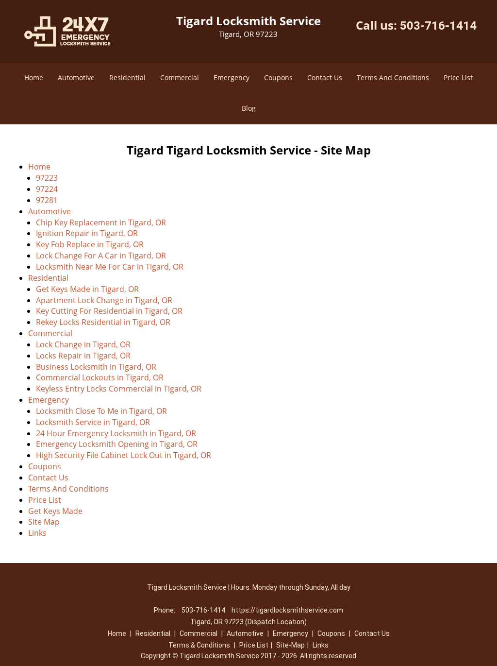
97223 (47, 177)
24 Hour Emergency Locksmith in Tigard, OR (116, 433)
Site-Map (290, 645)
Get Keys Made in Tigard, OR (87, 289)
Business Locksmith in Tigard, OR (96, 366)
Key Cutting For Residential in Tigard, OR (109, 311)
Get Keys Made (55, 511)
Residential (127, 77)
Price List (458, 77)
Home (33, 77)
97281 (47, 200)
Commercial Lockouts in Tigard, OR (100, 377)
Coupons (278, 77)
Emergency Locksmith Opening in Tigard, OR (117, 444)
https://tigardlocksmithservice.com (287, 610)
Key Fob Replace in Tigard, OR (90, 244)
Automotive (76, 77)
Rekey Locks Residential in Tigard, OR (103, 322)
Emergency (231, 77)
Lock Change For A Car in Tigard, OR (101, 255)
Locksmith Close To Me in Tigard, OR (101, 411)
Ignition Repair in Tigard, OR (87, 233)
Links (37, 533)
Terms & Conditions (199, 645)
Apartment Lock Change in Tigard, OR (104, 300)
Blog (249, 108)
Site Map (44, 521)
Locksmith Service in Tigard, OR (93, 422)
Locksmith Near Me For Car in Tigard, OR (109, 266)
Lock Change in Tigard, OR (83, 344)
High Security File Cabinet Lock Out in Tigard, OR (123, 455)
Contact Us (324, 77)
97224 (47, 189)
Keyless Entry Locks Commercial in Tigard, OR (118, 388)
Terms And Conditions (393, 77)
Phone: (165, 610)
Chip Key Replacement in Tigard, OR (101, 222)
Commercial (179, 77)
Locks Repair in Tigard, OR (83, 355)
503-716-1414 (438, 26)
